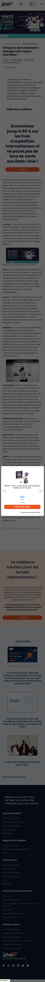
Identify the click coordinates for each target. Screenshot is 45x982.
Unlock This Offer (22, 507)
